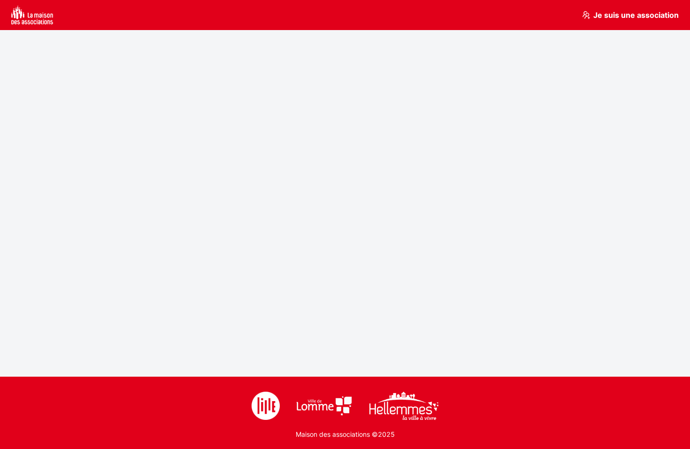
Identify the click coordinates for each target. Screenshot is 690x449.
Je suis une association (636, 15)
